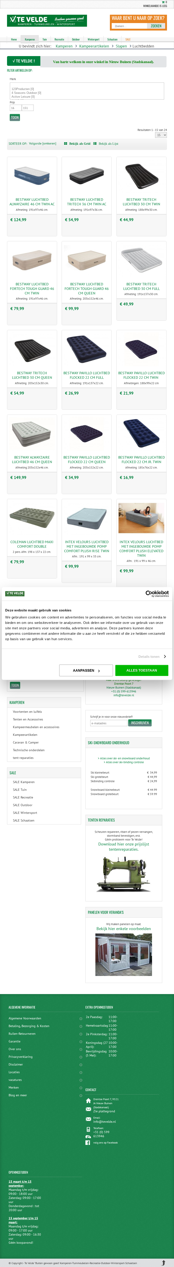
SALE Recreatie (23, 797)
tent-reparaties (23, 758)
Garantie (14, 1041)
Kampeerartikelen (94, 46)
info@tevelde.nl (124, 695)
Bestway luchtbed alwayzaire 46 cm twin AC (32, 201)
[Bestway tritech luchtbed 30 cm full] (141, 276)
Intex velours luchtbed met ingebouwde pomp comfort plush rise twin (86, 546)
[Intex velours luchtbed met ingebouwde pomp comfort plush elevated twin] (141, 534)
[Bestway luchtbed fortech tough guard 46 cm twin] (32, 276)
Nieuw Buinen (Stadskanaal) (123, 687)
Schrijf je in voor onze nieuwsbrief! (111, 717)
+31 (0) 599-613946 (123, 691)
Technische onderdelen (29, 750)
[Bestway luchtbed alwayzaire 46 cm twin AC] (32, 192)
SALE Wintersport (25, 813)
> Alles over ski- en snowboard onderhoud (124, 758)
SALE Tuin (20, 790)
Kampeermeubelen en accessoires (36, 727)
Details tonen (149, 656)
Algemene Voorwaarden (25, 1018)
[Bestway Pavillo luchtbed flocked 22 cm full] (86, 365)
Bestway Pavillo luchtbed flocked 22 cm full (86, 375)
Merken (14, 1087)
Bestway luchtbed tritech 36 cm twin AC (86, 201)
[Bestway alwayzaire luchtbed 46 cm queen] (32, 450)
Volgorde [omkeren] (42, 143)
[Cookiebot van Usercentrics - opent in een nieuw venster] (149, 593)
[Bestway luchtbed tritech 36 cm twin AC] (86, 192)
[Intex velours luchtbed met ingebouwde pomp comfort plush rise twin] (86, 534)
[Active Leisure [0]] (87, 97)
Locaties (14, 1072)
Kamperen (64, 46)
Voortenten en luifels (27, 712)
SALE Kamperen (24, 782)
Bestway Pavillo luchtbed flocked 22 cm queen (86, 459)
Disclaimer (16, 1064)
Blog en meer (18, 1095)
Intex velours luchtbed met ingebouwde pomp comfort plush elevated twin (141, 549)
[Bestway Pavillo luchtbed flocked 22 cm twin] (141, 365)
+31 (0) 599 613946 (101, 1134)
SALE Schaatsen (23, 820)
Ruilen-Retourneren (22, 1034)
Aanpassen (83, 670)
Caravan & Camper (26, 742)
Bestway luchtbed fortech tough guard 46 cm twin (32, 288)
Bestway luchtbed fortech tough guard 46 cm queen (87, 288)
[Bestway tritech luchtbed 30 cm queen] (32, 365)
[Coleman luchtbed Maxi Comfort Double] (32, 534)
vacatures (15, 1080)
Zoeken (156, 25)
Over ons (15, 1049)
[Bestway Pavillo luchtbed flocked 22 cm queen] (86, 450)
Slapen (121, 46)
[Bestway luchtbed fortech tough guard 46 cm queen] (86, 276)
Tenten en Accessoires (28, 719)
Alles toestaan (141, 670)
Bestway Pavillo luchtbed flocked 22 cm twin (141, 375)
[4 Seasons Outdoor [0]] (87, 93)
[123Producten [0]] (87, 89)
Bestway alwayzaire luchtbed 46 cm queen (32, 459)
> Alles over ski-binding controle (124, 762)
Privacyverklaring (21, 1057)
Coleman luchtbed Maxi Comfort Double (31, 544)
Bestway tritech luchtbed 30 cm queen (32, 375)
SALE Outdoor (22, 805)
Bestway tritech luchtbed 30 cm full (141, 286)
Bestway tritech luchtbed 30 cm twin (141, 201)
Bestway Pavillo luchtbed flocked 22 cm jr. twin (141, 459)
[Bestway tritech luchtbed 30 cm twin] (141, 192)
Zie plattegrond (104, 1111)
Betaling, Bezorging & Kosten (29, 1026)
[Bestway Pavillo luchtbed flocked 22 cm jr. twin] (141, 450)
